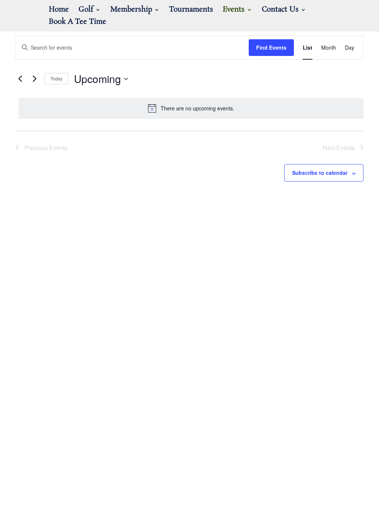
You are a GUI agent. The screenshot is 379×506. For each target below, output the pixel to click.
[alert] (191, 108)
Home (59, 10)
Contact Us (280, 10)
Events (234, 10)
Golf (85, 10)
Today (56, 78)
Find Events (271, 47)
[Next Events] (34, 78)
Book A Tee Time (77, 23)
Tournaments (191, 10)
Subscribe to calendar (320, 172)
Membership (131, 10)
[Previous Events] (20, 78)
